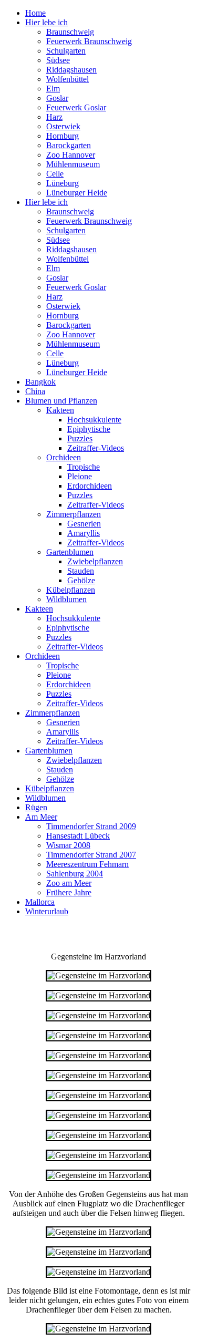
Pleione (79, 476)
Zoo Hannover (70, 154)
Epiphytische (88, 429)
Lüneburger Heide (76, 192)
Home (35, 12)
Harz (54, 116)
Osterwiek (63, 126)
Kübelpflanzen (70, 589)
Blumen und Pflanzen (61, 400)
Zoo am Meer (68, 883)
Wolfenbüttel (67, 79)
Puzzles (79, 438)
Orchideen (63, 457)
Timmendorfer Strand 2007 (91, 854)
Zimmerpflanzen (73, 514)
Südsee (58, 60)
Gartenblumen (70, 551)
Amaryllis (83, 533)
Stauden (80, 570)
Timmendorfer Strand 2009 (91, 826)
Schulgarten (66, 50)
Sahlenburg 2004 (74, 873)
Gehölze (81, 580)
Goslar (57, 98)
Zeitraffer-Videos (95, 447)
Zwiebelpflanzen (95, 561)
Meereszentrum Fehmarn (87, 864)
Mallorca (40, 901)
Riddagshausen (71, 69)
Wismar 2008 (68, 845)
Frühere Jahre (68, 892)
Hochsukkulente (94, 419)
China (35, 391)
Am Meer (41, 816)
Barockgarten (68, 145)
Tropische (83, 466)
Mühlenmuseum (73, 164)
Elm (53, 88)
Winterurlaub (46, 911)
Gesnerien (84, 523)
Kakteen (60, 410)
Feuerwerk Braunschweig (89, 41)
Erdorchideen (89, 485)
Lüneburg (62, 183)
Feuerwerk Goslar (76, 107)
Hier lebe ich (46, 22)
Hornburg (62, 135)
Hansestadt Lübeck (78, 835)
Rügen (36, 807)
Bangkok (40, 381)
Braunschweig (70, 31)
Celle (55, 173)
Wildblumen (66, 599)
